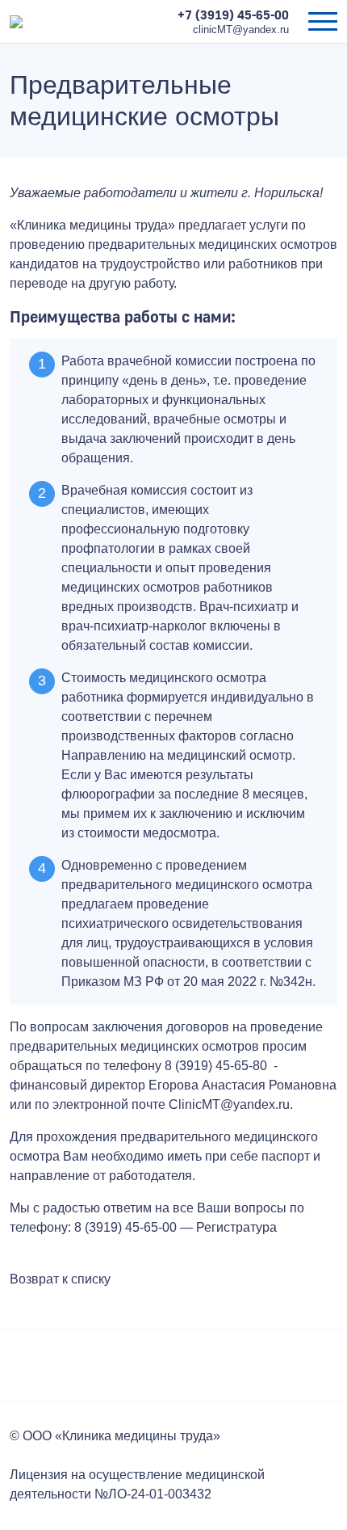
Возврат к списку (60, 1279)
